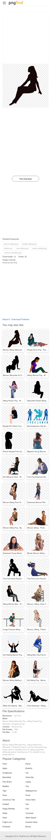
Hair (27, 804)
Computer (30, 813)
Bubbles (5, 786)
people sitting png (29, 244)
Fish (27, 808)
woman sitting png (11, 244)
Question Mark (32, 822)
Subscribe (30, 777)
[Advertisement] (25, 38)
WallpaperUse (31, 790)
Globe (4, 813)
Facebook (6, 826)
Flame (28, 763)
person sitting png (40, 248)
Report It (6, 319)
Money (28, 826)
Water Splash (31, 817)
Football (5, 804)
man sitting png (22, 248)
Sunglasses (7, 772)
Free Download (25, 178)
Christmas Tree (8, 799)
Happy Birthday (8, 808)
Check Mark (31, 799)
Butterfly (29, 768)
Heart (4, 763)
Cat (27, 772)
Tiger (4, 790)
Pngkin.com (7, 822)
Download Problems (20, 319)
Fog (27, 786)
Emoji (28, 795)
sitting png (8, 248)
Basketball (6, 777)
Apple (4, 768)
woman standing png (13, 252)
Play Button (7, 781)
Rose (4, 795)
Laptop (28, 781)
